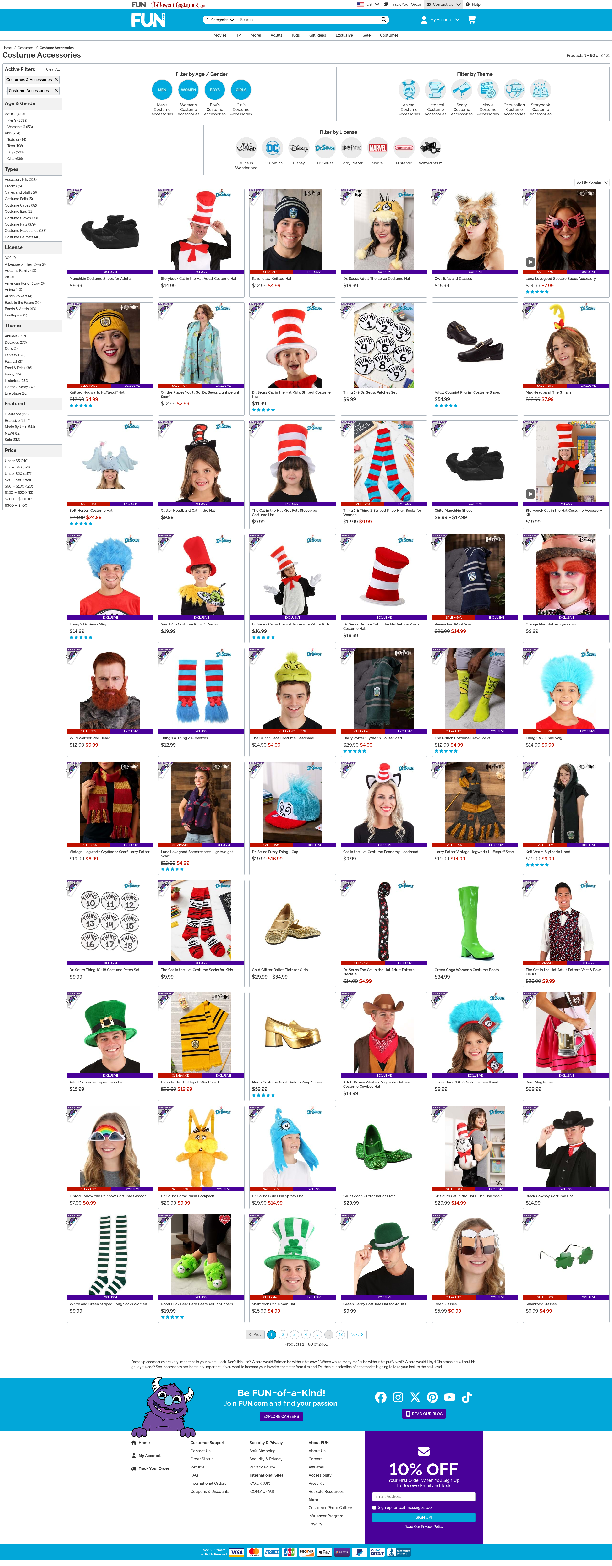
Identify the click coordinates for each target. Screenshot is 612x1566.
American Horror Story (22, 284)
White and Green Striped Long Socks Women (108, 1304)
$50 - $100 (14, 486)
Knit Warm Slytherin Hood (548, 852)
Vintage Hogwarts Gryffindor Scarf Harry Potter (110, 852)
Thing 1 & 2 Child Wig (544, 738)
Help (476, 4)
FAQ (194, 1475)
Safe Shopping (263, 1451)
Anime (10, 290)
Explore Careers (281, 1416)
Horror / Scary (16, 387)
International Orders (208, 1483)
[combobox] (308, 20)
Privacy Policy (262, 1467)
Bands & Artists (17, 309)
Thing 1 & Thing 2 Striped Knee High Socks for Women (382, 512)
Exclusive (12, 421)
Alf (7, 277)
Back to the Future (19, 303)
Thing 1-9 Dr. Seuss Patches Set (370, 392)
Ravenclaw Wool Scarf (454, 624)
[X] (415, 1397)
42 (340, 1334)
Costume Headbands (21, 231)
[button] (439, 20)
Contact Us (443, 4)
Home (144, 1443)
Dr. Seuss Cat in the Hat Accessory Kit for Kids (291, 624)
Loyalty (315, 1524)
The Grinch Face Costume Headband (283, 738)
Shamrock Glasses (541, 1304)
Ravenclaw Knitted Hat (271, 279)
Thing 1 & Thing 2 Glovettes (184, 738)
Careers (315, 1459)
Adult (9, 114)
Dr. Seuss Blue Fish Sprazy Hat (277, 1196)
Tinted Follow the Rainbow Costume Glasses (108, 1196)
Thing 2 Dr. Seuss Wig (88, 624)
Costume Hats (16, 225)
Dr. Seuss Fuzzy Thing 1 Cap (275, 852)
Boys (11, 152)
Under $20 (13, 474)
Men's (11, 121)
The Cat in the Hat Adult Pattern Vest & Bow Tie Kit (563, 972)
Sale (8, 440)
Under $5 (12, 461)
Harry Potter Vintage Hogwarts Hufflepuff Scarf (474, 852)
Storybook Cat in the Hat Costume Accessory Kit (564, 512)
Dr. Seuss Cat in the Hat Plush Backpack (468, 1196)
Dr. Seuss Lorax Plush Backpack (187, 1196)
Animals (11, 336)
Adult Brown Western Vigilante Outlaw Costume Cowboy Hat (376, 1084)
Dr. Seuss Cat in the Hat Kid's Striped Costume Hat (291, 394)
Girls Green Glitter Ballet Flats (369, 1196)
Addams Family (17, 271)
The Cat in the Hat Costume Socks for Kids (197, 970)
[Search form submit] (384, 20)
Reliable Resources (326, 1491)
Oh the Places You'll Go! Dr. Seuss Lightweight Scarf (200, 394)
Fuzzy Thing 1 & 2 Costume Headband (466, 1082)
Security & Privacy (266, 1459)
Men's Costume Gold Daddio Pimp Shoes (287, 1082)
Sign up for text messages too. (405, 1507)
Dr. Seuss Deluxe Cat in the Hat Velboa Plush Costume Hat (381, 626)
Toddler (13, 140)
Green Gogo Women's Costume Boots (467, 970)
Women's (14, 127)
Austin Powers (16, 296)
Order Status (202, 1459)
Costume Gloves (18, 218)
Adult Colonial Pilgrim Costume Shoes (467, 392)
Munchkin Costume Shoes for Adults (100, 279)
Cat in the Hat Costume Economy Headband (380, 852)
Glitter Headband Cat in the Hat (188, 510)
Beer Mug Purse (539, 1082)
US (369, 4)
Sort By (589, 182)
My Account (150, 1455)
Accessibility (320, 1475)
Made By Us (14, 427)
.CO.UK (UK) (260, 1483)
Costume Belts (16, 199)
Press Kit (316, 1483)
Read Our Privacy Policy (423, 1526)
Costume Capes (17, 205)
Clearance (13, 414)
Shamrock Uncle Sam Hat (273, 1304)
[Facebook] (381, 1397)
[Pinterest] (432, 1397)
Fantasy (11, 355)
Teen (11, 146)
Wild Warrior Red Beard (90, 738)
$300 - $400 (16, 506)
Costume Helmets (19, 237)
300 (8, 258)
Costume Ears (16, 212)
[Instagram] (398, 1397)
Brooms (11, 186)
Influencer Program (326, 1516)
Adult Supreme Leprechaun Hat (97, 1082)
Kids (8, 133)
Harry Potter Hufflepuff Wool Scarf (190, 1082)
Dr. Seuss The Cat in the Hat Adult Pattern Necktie (379, 972)
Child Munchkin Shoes (453, 510)
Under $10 (13, 467)
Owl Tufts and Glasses (453, 279)
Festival (11, 362)
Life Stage (13, 394)
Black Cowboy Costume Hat (549, 1196)
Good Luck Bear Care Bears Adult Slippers (197, 1304)
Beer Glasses (446, 1304)
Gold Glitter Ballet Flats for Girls (280, 970)
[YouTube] (449, 1397)
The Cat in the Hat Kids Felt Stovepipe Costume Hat (284, 512)
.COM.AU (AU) (262, 1491)
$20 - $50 (13, 480)
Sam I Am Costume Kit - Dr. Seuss (189, 624)
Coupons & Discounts (210, 1491)
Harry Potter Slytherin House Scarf (372, 738)
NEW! (9, 433)
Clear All (53, 69)
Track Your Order (406, 4)
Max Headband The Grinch (548, 392)
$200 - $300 (16, 499)
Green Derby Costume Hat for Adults (374, 1304)
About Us (317, 1451)
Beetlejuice (13, 315)
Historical (12, 381)
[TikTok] (467, 1397)
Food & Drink (15, 368)
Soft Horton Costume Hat (91, 510)
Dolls (9, 349)
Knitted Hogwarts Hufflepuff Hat (97, 392)
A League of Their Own (23, 264)
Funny (10, 374)
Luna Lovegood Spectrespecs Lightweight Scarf (197, 854)
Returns (198, 1467)
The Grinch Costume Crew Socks (462, 738)
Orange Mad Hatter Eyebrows (551, 624)
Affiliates (316, 1467)
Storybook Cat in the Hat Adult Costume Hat (198, 279)
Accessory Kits (16, 180)
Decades (12, 343)
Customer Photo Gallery (330, 1508)
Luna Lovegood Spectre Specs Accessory (561, 279)
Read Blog (427, 1414)
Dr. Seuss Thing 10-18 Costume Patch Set (105, 970)
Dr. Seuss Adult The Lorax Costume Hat (376, 279)
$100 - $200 (16, 493)
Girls (10, 159)
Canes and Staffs (18, 192)
